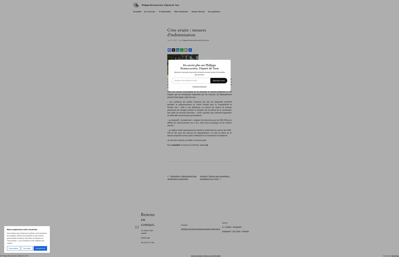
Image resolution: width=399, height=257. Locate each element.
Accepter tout (40, 248)
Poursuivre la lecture (199, 86)
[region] (27, 239)
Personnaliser (13, 248)
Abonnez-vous (219, 81)
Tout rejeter (27, 248)
